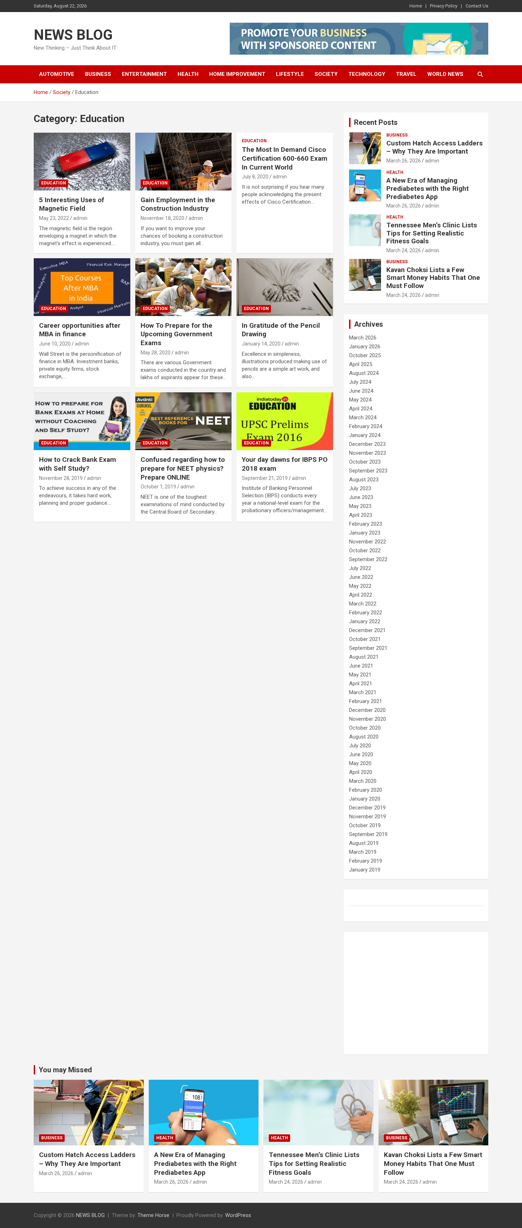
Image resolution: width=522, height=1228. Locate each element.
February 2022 (365, 612)
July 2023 (360, 488)
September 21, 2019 (265, 478)
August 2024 (364, 373)
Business (98, 74)
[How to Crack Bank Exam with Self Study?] (81, 421)
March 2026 (362, 337)
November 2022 (367, 541)
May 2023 (360, 506)
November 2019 (367, 816)
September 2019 (368, 834)
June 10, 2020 (55, 344)
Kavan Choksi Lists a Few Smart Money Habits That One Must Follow (433, 278)
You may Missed (65, 1070)
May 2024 (360, 400)
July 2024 (360, 382)
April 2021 (360, 683)
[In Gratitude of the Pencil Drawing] (284, 287)
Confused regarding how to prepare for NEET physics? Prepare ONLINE (183, 468)
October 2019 (365, 825)
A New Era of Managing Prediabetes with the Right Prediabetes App (427, 188)
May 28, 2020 (155, 352)
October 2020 (365, 728)
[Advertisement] (416, 993)
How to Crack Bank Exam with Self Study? (77, 463)
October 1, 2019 (158, 486)
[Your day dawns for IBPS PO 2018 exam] (284, 421)
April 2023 (360, 515)
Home (415, 6)
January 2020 (364, 799)
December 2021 (367, 630)
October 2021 (365, 639)
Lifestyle (290, 74)
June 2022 (361, 577)
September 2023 (368, 471)
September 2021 (368, 648)
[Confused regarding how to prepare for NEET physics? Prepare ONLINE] (183, 421)
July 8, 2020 (255, 176)
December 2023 (367, 444)
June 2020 (361, 754)
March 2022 (362, 604)
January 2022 (364, 621)
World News (445, 74)
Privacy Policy (443, 6)
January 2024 (364, 435)
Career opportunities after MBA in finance (79, 329)
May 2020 (360, 763)
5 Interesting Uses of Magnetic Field (71, 204)
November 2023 (367, 453)
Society (326, 74)
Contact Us (477, 6)
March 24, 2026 (403, 250)
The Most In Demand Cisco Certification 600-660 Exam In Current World (284, 158)
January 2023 (364, 533)
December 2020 (367, 710)
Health (188, 74)
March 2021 (362, 692)
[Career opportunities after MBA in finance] (81, 287)
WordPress (238, 1215)
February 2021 (365, 701)
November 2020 (367, 719)
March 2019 (362, 852)
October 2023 (365, 462)
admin (80, 218)
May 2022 (360, 586)
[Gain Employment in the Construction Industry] (183, 161)
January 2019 (364, 870)
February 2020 (365, 790)
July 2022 (360, 568)
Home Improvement (237, 74)
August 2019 (364, 843)
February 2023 (365, 524)
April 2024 (360, 408)
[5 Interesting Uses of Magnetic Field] (81, 161)
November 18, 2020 (162, 218)
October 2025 (365, 355)
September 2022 (368, 559)
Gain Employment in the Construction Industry (178, 204)
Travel (406, 74)
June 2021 (361, 666)
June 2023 (361, 497)
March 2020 (362, 781)
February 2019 (365, 861)
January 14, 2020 (261, 344)
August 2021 (364, 657)
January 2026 (364, 346)
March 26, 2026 (403, 161)
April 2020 (360, 772)
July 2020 (360, 745)
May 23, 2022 (54, 218)
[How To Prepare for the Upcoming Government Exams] (183, 287)
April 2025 (360, 364)
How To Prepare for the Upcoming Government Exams (176, 334)
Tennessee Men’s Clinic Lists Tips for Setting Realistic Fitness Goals (431, 233)
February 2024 (365, 426)
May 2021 (360, 674)
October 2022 (365, 550)
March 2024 (362, 417)
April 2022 (360, 595)
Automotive (56, 74)
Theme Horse (153, 1215)
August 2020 (364, 737)
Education (53, 183)
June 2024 (361, 391)
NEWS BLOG (73, 35)
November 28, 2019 (61, 478)
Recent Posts (376, 122)
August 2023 (364, 479)
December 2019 (367, 807)
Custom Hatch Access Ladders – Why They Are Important (434, 147)
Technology (366, 74)
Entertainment (144, 74)
